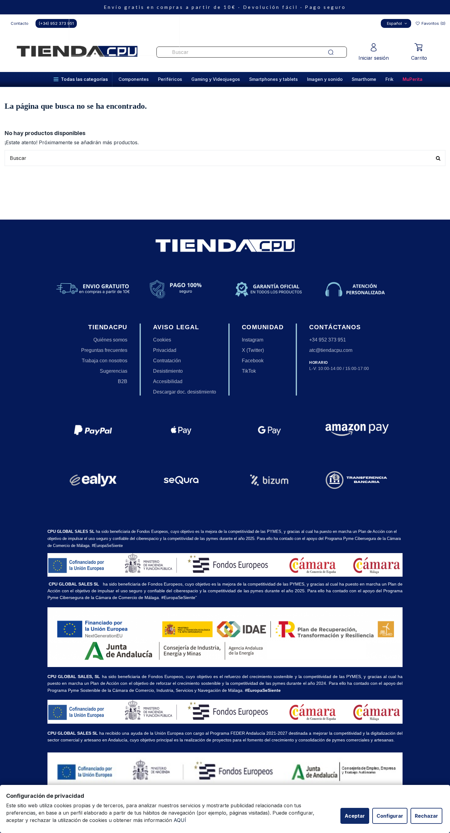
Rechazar (426, 816)
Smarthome (364, 79)
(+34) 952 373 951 (56, 23)
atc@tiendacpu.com (330, 350)
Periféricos (170, 79)
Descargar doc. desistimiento (184, 391)
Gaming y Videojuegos (215, 79)
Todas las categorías (84, 79)
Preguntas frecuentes (104, 350)
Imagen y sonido (325, 79)
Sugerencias (113, 371)
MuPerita (412, 79)
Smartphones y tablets (273, 79)
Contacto (19, 23)
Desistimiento (168, 371)
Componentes (133, 79)
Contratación (167, 360)
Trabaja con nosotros (104, 360)
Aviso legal (176, 327)
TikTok (249, 371)
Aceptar (355, 816)
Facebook (253, 360)
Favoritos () (432, 23)
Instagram (252, 339)
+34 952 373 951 (327, 339)
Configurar (390, 816)
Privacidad (164, 350)
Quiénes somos (110, 339)
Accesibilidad (167, 381)
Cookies (162, 339)
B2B (122, 381)
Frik (389, 79)
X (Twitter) (253, 350)
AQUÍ (180, 820)
